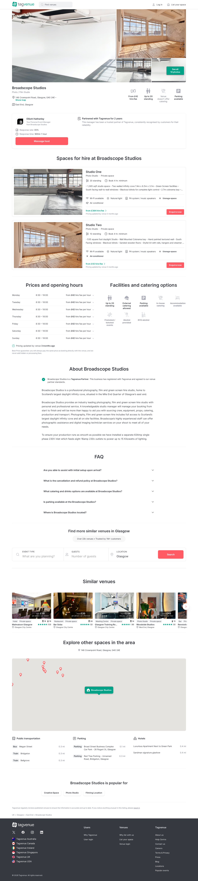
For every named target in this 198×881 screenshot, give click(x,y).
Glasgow (20, 815)
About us (159, 835)
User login (88, 839)
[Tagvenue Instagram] (32, 832)
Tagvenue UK (23, 857)
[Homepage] (23, 4)
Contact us (160, 844)
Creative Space (51, 792)
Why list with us (126, 835)
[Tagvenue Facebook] (23, 832)
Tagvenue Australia (26, 839)
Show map (21, 100)
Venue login (124, 844)
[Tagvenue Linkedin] (41, 832)
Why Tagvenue (90, 835)
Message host (42, 141)
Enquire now (175, 212)
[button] (55, 5)
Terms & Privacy (162, 853)
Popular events (162, 870)
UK (13, 815)
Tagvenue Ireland (25, 848)
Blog (157, 862)
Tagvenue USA (24, 861)
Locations (159, 866)
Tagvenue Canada (25, 843)
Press (157, 857)
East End (29, 815)
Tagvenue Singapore (27, 852)
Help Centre (160, 839)
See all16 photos (175, 70)
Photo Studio (72, 792)
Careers (158, 848)
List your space (126, 839)
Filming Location (94, 792)
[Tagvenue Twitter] (13, 832)
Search (171, 554)
